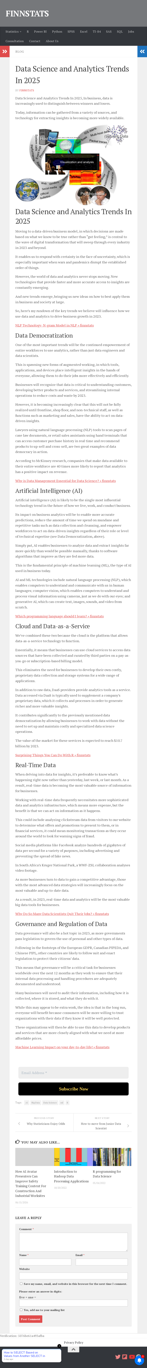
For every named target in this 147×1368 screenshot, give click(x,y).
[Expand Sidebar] (5, 51)
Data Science (50, 1102)
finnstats (26, 90)
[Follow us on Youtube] (131, 1357)
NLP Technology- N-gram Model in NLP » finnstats (54, 325)
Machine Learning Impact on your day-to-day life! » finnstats (62, 1047)
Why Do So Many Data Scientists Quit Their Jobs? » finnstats (62, 913)
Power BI (40, 31)
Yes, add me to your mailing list (44, 1310)
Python (57, 31)
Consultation (15, 41)
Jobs (131, 31)
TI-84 (97, 31)
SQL (120, 31)
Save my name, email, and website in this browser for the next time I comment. (75, 1284)
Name (24, 1255)
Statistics (12, 31)
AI (26, 1102)
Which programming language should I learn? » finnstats (59, 616)
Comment (26, 1229)
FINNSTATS (27, 13)
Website (24, 1269)
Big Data (36, 1102)
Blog (19, 51)
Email (80, 1255)
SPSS (71, 31)
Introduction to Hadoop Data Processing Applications (71, 1176)
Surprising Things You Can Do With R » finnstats (53, 755)
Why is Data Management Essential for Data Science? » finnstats (65, 480)
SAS (109, 31)
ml (61, 1102)
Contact (34, 41)
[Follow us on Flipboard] (124, 1357)
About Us (52, 41)
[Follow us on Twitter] (118, 1357)
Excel (83, 31)
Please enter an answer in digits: (40, 1291)
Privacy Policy (73, 1342)
